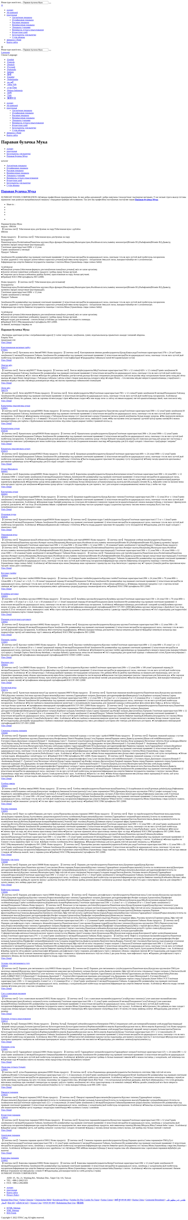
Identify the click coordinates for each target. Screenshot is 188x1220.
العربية (10, 82)
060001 (4, 494)
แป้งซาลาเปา (22, 1203)
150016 (4, 1117)
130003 (4, 811)
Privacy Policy (13, 1195)
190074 (4, 690)
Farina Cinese (107, 1200)
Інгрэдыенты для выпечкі (24, 35)
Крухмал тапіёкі (8, 573)
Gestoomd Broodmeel (155, 1200)
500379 (4, 390)
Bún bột (11, 1203)
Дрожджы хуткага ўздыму (13, 1067)
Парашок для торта (10, 859)
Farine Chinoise (26, 1200)
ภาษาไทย (12, 87)
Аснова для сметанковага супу (15, 963)
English (10, 59)
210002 (4, 1160)
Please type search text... (11, 2)
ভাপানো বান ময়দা (49, 1203)
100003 (4, 596)
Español (10, 77)
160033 (4, 966)
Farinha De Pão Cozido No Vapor (84, 1200)
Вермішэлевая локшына (23, 25)
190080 (4, 733)
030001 (4, 408)
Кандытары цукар (9, 491)
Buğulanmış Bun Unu (66, 1203)
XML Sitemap (13, 1210)
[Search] (50, 3)
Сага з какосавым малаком (13, 993)
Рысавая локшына (20, 22)
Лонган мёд (6, 365)
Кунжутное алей (20, 32)
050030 (4, 431)
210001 (4, 1049)
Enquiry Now (7, 337)
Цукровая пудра (8, 514)
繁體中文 (11, 98)
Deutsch (10, 64)
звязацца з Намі (14, 40)
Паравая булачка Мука (17, 156)
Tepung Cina (36, 1203)
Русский (11, 67)
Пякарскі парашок (9, 1092)
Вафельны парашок (10, 890)
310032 (4, 996)
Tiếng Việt (11, 84)
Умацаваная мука (9, 534)
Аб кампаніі (12, 12)
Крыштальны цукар (10, 428)
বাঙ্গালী (9, 93)
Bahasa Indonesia (15, 90)
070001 (4, 350)
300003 (4, 665)
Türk (9, 95)
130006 (4, 892)
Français (11, 62)
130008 (4, 862)
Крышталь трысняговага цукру (15, 448)
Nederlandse (12, 79)
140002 (4, 622)
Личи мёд (5, 388)
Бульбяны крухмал (10, 594)
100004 (4, 575)
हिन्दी (9, 74)
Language (5, 52)
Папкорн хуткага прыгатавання (16, 1018)
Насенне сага (7, 662)
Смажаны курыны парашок (14, 730)
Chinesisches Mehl (43, 1200)
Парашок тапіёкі (9, 639)
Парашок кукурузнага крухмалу (16, 619)
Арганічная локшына (22, 17)
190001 (4, 786)
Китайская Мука (60, 1200)
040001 (4, 471)
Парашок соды (8, 1047)
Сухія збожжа (18, 37)
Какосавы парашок (10, 1158)
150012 (4, 1138)
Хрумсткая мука (8, 687)
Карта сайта (12, 42)
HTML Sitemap (13, 1208)
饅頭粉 (80, 1203)
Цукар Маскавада (9, 469)
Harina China (138, 1200)
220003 (4, 1069)
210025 (4, 1095)
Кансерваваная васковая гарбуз (15, 347)
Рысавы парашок (9, 809)
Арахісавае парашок (10, 1135)
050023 (4, 451)
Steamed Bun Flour (9, 1200)
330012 (4, 1021)
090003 (4, 537)
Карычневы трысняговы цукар (15, 406)
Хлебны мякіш (8, 783)
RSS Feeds (11, 1213)
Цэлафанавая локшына (23, 20)
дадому (10, 10)
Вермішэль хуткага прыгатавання (28, 30)
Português (11, 69)
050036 (4, 517)
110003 (4, 642)
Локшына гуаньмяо (21, 27)
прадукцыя (12, 15)
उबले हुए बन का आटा (122, 1200)
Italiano (10, 72)
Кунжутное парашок (10, 1115)
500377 (4, 367)
